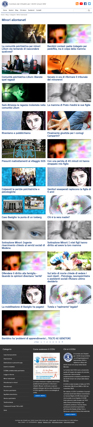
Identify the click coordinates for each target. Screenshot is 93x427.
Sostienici (31, 10)
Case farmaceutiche (10, 355)
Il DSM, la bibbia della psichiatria (14, 370)
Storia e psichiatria (10, 398)
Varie (5, 410)
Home (5, 10)
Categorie (13, 15)
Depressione (8, 359)
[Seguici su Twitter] (89, 4)
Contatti (38, 10)
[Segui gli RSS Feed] (77, 4)
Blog (16, 10)
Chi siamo (23, 10)
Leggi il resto (40, 395)
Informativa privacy (57, 422)
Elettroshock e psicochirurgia (13, 363)
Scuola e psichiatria (10, 390)
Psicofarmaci (8, 386)
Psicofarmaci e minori (11, 382)
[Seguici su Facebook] (85, 4)
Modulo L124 (47, 422)
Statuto (40, 422)
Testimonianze (8, 402)
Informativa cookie (69, 422)
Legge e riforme (9, 374)
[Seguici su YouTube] (81, 4)
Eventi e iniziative (9, 367)
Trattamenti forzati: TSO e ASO (13, 406)
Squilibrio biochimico (10, 394)
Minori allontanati (9, 378)
